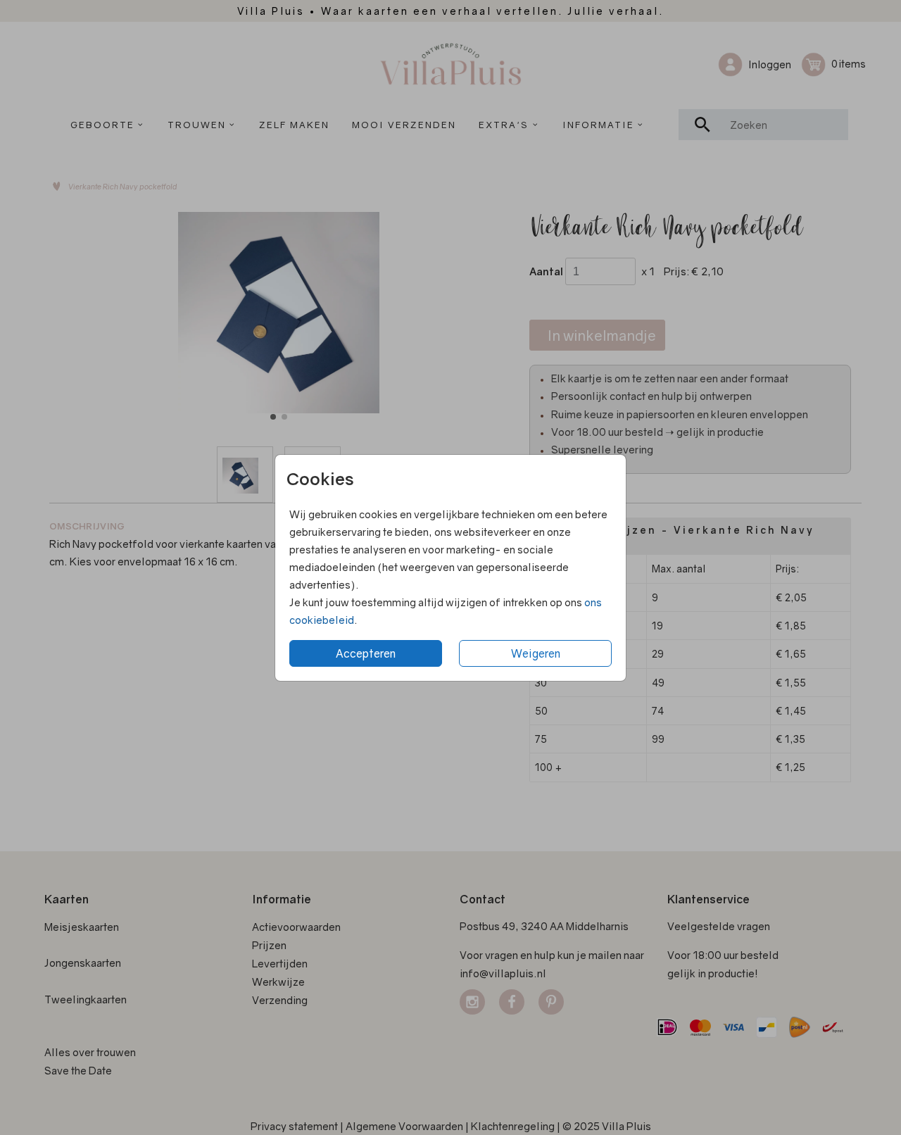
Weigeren (535, 653)
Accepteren (366, 653)
